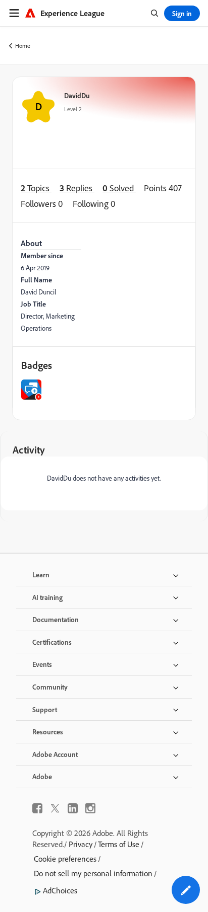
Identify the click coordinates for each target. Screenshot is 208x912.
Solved (119, 187)
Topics (36, 187)
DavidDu (77, 95)
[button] (186, 890)
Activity (29, 449)
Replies (77, 187)
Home (22, 45)
